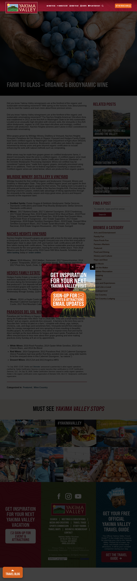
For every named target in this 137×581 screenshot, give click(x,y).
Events (84, 6)
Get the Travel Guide (122, 6)
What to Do (51, 6)
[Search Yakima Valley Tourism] (102, 6)
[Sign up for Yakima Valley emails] (68, 290)
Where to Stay (63, 6)
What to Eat (75, 6)
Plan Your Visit (95, 6)
